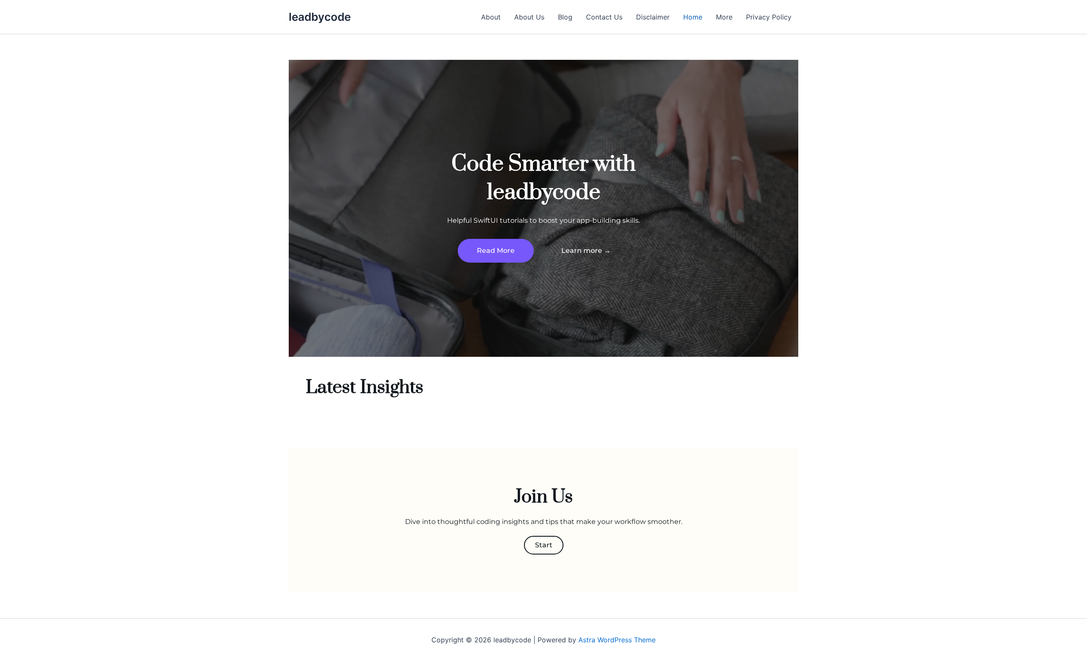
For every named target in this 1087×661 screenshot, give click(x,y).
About (491, 17)
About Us (529, 17)
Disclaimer (653, 17)
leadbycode (320, 16)
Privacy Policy (768, 17)
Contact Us (604, 17)
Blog (565, 17)
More (724, 17)
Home (692, 17)
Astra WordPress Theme (617, 640)
